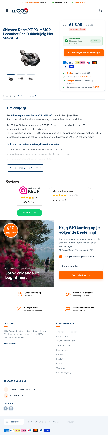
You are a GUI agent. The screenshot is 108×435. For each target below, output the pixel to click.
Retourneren (62, 350)
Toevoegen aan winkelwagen (86, 52)
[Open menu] (7, 10)
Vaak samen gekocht (27, 96)
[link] (59, 2)
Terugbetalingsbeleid (65, 341)
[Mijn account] (92, 10)
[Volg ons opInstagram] (11, 408)
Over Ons (60, 368)
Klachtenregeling (63, 372)
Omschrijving (9, 96)
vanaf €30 (36, 2)
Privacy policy (62, 336)
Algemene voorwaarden (66, 332)
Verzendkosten (63, 345)
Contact (59, 363)
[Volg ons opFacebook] (5, 408)
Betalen (59, 359)
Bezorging (60, 354)
